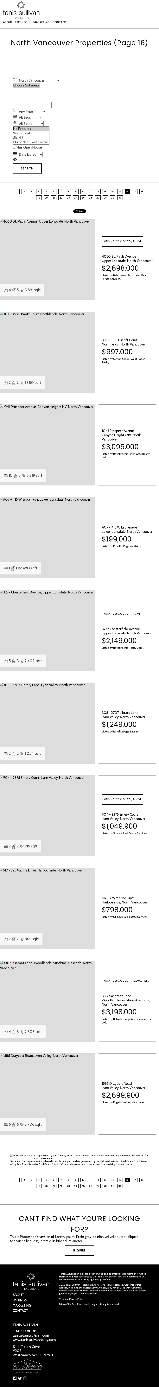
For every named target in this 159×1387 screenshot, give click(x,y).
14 (112, 191)
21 (54, 197)
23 (68, 197)
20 (46, 197)
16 (127, 191)
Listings (21, 22)
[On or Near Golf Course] (31, 142)
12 (98, 191)
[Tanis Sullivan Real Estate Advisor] (21, 9)
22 (61, 197)
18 (142, 191)
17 (135, 191)
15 (120, 191)
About (8, 22)
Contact (59, 22)
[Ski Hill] (31, 138)
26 (90, 197)
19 (39, 197)
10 (83, 191)
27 (97, 197)
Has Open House (29, 147)
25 (83, 197)
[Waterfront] (31, 133)
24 (76, 197)
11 (91, 191)
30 (120, 197)
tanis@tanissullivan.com (31, 1335)
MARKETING (41, 22)
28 (105, 197)
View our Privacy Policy (71, 1298)
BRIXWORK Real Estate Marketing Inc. (79, 1304)
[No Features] (31, 129)
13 (105, 191)
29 (112, 197)
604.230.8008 (24, 1331)
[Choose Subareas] (26, 85)
